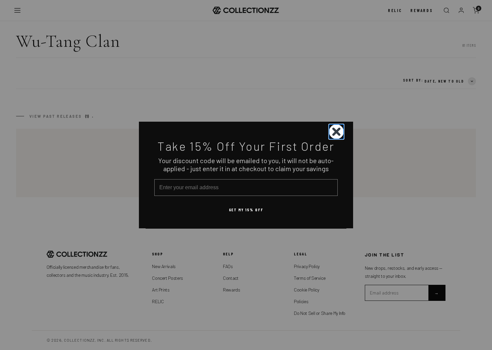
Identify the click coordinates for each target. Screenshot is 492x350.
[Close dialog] (336, 131)
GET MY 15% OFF (246, 209)
